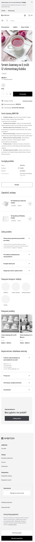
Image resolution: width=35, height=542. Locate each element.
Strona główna (5, 27)
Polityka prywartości (6, 502)
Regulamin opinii (6, 480)
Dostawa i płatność (7, 458)
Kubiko (22, 168)
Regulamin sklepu (6, 476)
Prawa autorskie (5, 507)
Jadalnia (15, 27)
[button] (16, 239)
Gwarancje (4, 466)
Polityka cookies (12, 524)
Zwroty (3, 462)
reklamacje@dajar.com (13, 369)
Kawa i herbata (25, 27)
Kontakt (3, 448)
